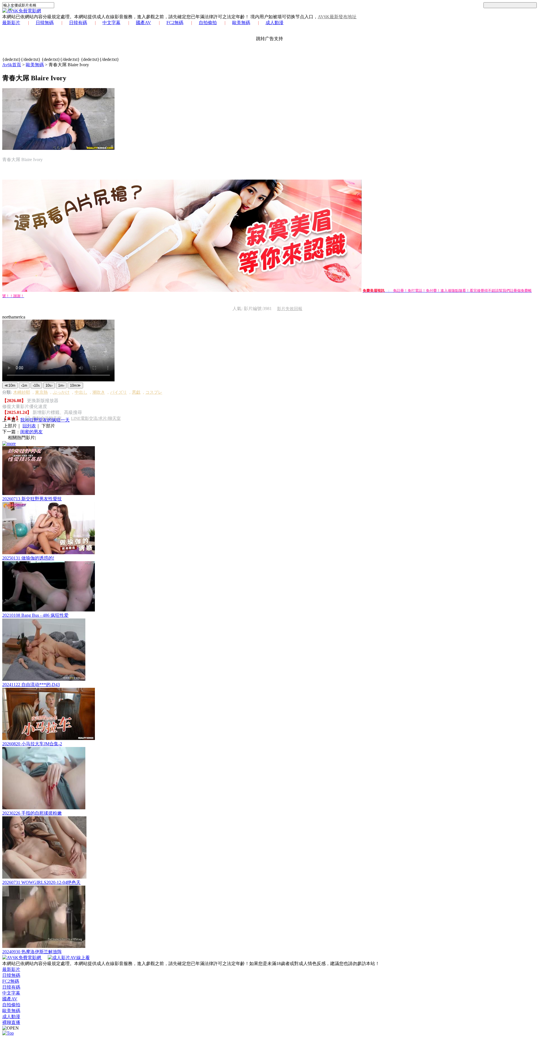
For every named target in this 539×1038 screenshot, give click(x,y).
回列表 (29, 425)
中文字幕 (111, 22)
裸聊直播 (11, 1022)
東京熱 (41, 392)
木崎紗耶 (21, 392)
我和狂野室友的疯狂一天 (45, 420)
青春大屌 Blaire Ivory (69, 64)
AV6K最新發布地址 (337, 16)
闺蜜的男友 (31, 431)
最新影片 (11, 22)
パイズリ (118, 392)
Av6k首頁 (11, 64)
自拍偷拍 (208, 22)
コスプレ (153, 392)
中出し (81, 392)
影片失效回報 (289, 308)
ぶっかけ (61, 392)
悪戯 (136, 392)
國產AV (143, 22)
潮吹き (98, 392)
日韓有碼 (78, 22)
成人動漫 (275, 22)
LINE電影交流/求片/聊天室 (96, 418)
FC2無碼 (174, 22)
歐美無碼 (241, 22)
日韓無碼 (45, 22)
